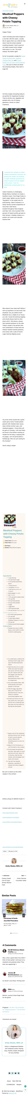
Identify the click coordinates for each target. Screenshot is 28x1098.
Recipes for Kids (12, 851)
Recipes (19, 1084)
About (9, 1081)
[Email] (15, 1073)
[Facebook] (9, 1073)
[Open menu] (24, 4)
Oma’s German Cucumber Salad (21, 878)
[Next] (23, 915)
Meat (4, 851)
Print (15, 527)
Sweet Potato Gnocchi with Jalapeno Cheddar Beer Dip (13, 58)
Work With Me (16, 1081)
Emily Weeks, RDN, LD (12, 25)
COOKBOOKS (11, 1084)
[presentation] (14, 907)
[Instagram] (12, 1073)
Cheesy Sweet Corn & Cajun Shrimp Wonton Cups (13, 62)
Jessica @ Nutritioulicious (13, 974)
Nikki (10, 989)
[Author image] (3, 25)
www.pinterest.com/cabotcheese (12, 847)
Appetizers (5, 10)
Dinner (11, 10)
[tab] (10, 933)
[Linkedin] (18, 1073)
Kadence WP (13, 1093)
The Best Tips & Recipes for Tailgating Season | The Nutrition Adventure (13, 1010)
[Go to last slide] (4, 915)
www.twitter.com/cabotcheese (12, 822)
